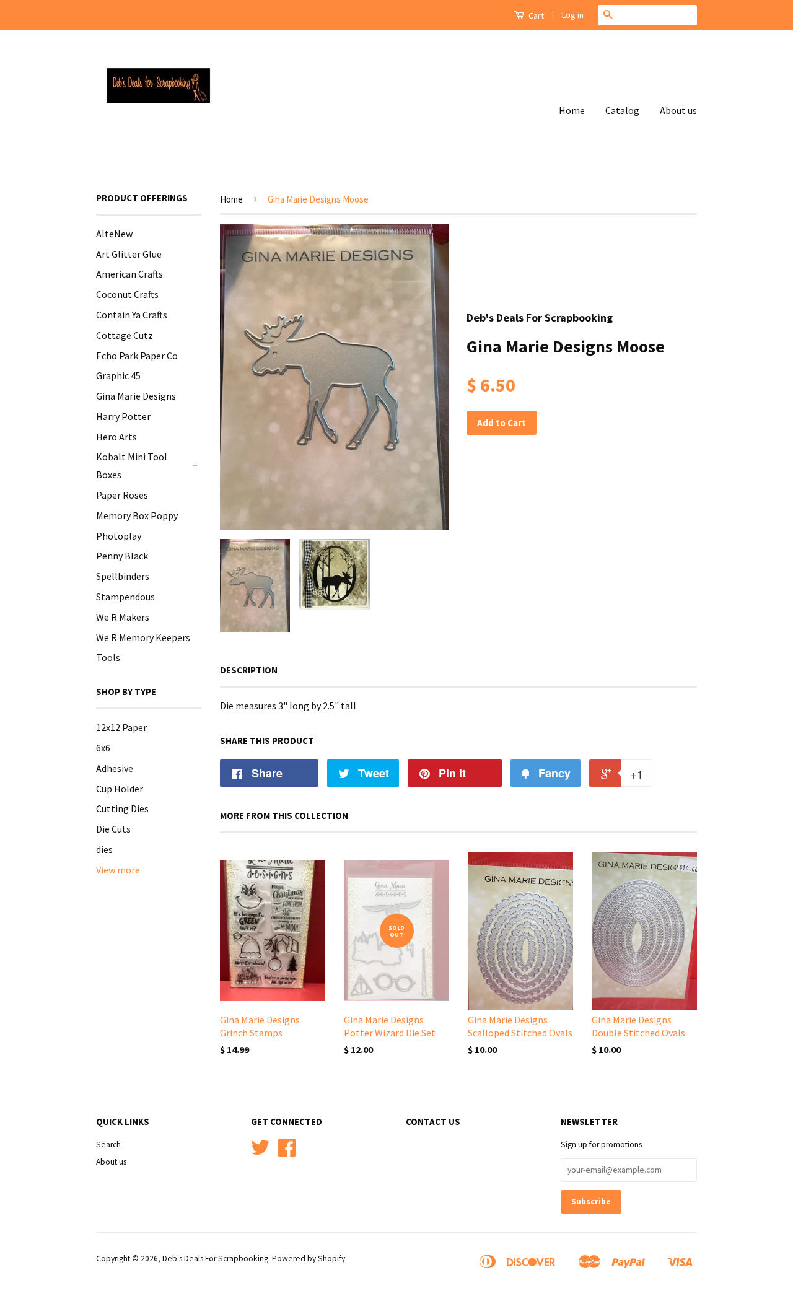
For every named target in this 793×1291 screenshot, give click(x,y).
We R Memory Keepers (143, 637)
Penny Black (122, 555)
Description (249, 670)
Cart (535, 15)
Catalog (622, 110)
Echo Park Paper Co (137, 355)
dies (104, 849)
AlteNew (114, 233)
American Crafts (129, 274)
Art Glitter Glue (129, 254)
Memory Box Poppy (137, 515)
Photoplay (118, 536)
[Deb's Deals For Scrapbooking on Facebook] (287, 1152)
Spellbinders (122, 576)
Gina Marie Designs (136, 396)
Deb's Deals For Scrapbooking (215, 1258)
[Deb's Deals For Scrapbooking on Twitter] (260, 1152)
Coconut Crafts (127, 294)
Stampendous (125, 596)
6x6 (103, 748)
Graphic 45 (118, 375)
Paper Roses (122, 495)
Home (572, 110)
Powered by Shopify (308, 1258)
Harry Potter (123, 416)
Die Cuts (113, 829)
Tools (108, 657)
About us (678, 110)
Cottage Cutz (124, 335)
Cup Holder (119, 788)
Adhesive (114, 768)
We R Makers (122, 617)
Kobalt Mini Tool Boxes (131, 465)
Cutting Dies (122, 808)
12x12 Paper (121, 727)
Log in (573, 14)
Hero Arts (116, 437)
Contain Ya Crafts (131, 315)
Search (108, 1144)
